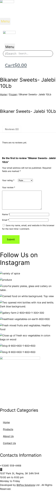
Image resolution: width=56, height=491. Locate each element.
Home (3, 94)
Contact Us (9, 443)
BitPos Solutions (26, 484)
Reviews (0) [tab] (12, 129)
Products (8, 429)
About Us (8, 436)
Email (5, 220)
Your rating (8, 180)
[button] (5, 21)
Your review (8, 187)
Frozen (13, 94)
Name (6, 214)
